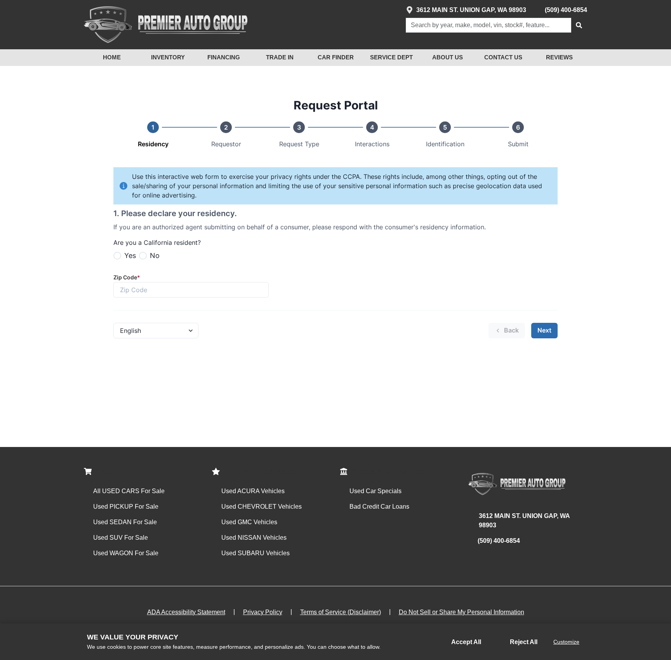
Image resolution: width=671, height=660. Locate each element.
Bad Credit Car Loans (379, 506)
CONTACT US (503, 57)
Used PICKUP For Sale (125, 506)
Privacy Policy (262, 612)
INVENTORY (168, 57)
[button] (579, 25)
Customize (566, 642)
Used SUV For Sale (120, 537)
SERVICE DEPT (391, 57)
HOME (112, 57)
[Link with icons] (563, 40)
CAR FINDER (336, 57)
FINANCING (223, 57)
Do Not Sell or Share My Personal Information (461, 612)
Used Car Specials (375, 491)
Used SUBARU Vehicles (255, 553)
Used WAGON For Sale (125, 553)
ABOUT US (447, 57)
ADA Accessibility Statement (186, 612)
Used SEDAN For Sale (125, 522)
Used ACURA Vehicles (253, 491)
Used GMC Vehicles (249, 522)
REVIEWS (559, 57)
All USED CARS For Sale (129, 491)
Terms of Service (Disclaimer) (340, 612)
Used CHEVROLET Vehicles (261, 506)
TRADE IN (280, 57)
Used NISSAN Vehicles (254, 537)
